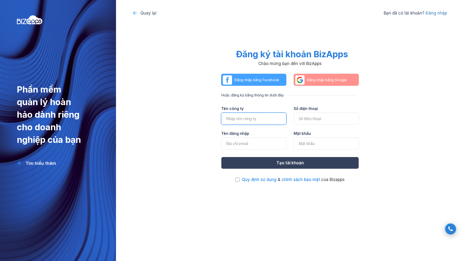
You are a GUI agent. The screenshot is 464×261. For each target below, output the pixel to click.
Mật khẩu (302, 133)
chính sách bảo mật (301, 179)
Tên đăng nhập (235, 133)
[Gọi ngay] (450, 229)
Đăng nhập (436, 13)
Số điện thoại (306, 108)
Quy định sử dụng (259, 179)
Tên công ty (232, 108)
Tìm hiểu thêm (40, 163)
